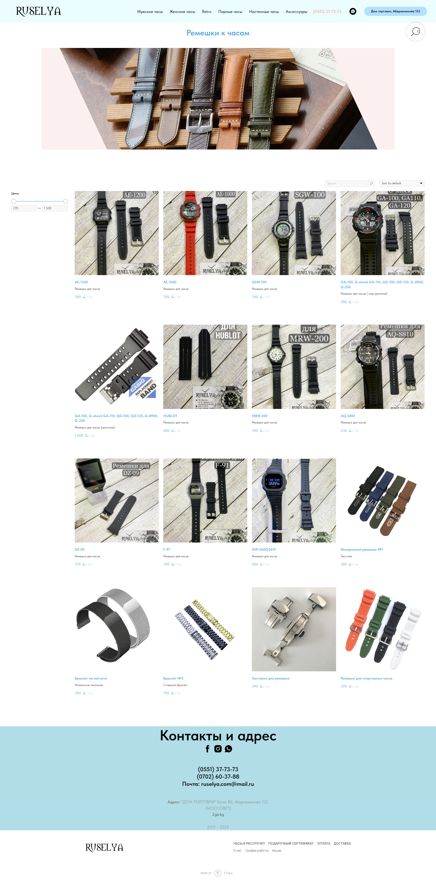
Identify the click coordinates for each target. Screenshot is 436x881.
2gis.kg (218, 814)
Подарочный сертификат (291, 843)
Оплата (323, 843)
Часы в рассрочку (249, 843)
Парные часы (230, 11)
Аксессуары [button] (296, 11)
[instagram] (218, 748)
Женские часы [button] (182, 11)
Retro (206, 11)
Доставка (342, 843)
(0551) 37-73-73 (327, 11)
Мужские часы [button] (150, 11)
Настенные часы (264, 11)
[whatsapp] (352, 11)
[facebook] (207, 748)
